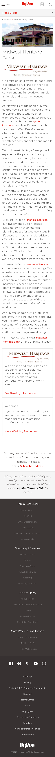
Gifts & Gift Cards (27, 571)
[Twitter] (27, 664)
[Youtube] (36, 664)
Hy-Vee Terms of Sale (30, 488)
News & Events (27, 616)
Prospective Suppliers (27, 717)
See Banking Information (20, 393)
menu (8, 4)
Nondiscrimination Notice (27, 729)
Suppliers (27, 723)
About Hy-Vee (27, 598)
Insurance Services (37, 264)
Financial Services (36, 219)
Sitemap (27, 676)
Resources (9, 13)
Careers (27, 610)
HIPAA (28, 705)
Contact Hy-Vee (27, 510)
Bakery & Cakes (27, 566)
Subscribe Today (30, 466)
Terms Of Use (27, 699)
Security (27, 694)
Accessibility (28, 734)
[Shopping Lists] (42, 4)
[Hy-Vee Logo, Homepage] (27, 4)
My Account (28, 527)
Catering (27, 577)
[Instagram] (44, 664)
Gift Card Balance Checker (27, 533)
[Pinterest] (19, 664)
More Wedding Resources (21, 431)
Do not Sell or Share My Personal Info (27, 688)
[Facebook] (11, 664)
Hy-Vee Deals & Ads (27, 637)
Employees (27, 711)
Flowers (27, 560)
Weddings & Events (27, 583)
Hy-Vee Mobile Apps (27, 648)
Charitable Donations (27, 622)
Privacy (27, 682)
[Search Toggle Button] (50, 4)
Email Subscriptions (27, 521)
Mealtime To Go (27, 554)
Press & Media (27, 539)
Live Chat (27, 516)
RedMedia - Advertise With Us (27, 604)
